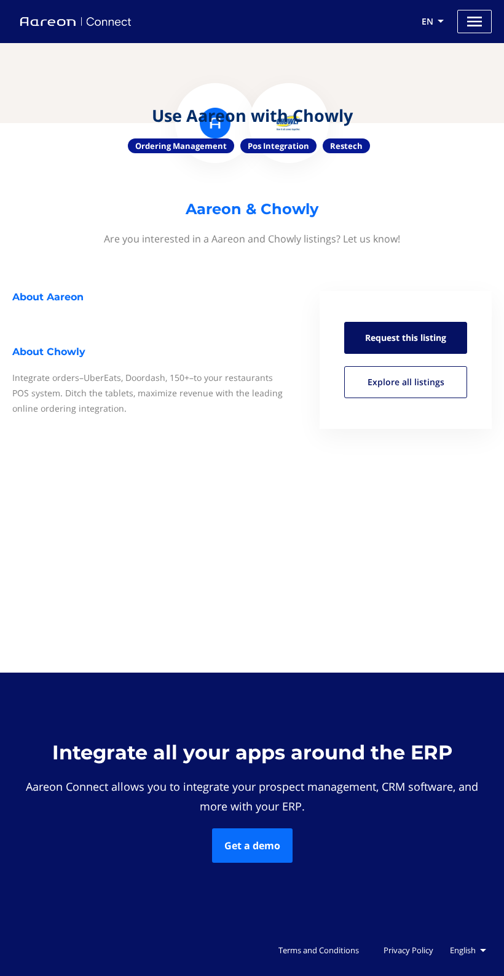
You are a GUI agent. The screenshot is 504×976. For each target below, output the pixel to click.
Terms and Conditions (318, 950)
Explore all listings (406, 382)
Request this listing (405, 337)
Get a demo (252, 845)
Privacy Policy (408, 950)
